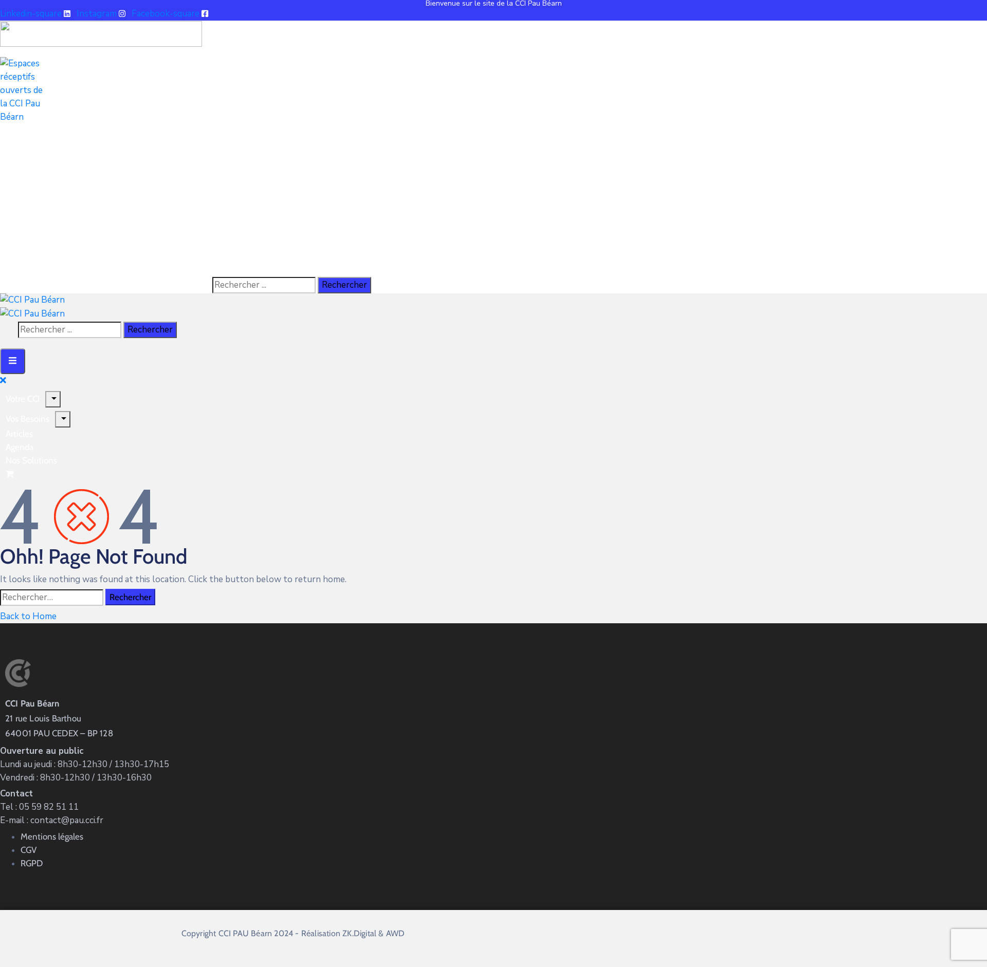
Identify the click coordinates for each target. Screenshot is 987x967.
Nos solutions (31, 460)
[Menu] (62, 419)
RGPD (32, 863)
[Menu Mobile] (12, 361)
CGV (28, 850)
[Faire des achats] (11, 473)
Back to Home (28, 616)
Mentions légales (52, 836)
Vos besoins (27, 419)
